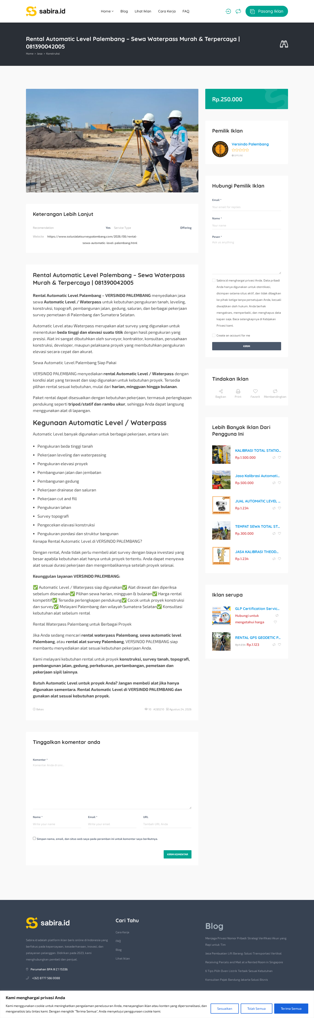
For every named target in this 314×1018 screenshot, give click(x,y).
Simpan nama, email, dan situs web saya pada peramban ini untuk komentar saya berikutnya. (97, 838)
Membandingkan (275, 396)
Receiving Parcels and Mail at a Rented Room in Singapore (244, 962)
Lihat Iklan (143, 11)
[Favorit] (279, 457)
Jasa (40, 53)
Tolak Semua (256, 1008)
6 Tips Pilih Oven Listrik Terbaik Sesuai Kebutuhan (239, 971)
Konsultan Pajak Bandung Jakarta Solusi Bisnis (236, 979)
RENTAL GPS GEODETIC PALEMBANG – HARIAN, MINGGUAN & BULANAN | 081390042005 (258, 637)
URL (145, 816)
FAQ (186, 11)
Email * (92, 816)
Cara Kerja (167, 11)
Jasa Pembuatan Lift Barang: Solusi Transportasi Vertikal (243, 953)
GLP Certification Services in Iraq (258, 608)
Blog (124, 11)
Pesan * (217, 236)
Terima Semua (291, 1008)
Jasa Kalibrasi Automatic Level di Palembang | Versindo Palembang (258, 475)
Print (238, 396)
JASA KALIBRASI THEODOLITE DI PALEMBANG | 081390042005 (258, 551)
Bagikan (220, 396)
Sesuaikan (224, 1008)
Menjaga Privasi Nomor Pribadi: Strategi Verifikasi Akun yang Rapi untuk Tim (245, 941)
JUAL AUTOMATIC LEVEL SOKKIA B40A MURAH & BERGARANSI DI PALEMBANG (258, 501)
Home (106, 11)
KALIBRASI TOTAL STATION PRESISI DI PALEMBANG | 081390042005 (258, 450)
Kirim (246, 346)
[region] (157, 1004)
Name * (38, 816)
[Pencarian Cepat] (284, 44)
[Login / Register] (228, 11)
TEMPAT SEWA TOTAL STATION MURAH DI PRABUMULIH (258, 526)
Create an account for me (233, 335)
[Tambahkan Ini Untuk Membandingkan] (274, 457)
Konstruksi (53, 53)
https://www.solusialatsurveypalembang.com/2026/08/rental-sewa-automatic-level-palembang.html (92, 240)
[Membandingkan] (238, 11)
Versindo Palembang (250, 144)
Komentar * (40, 759)
